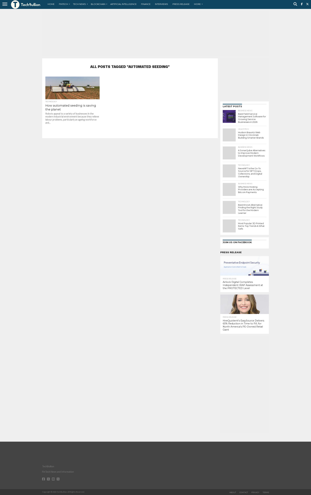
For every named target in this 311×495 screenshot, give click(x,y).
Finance (145, 4)
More (197, 4)
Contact (243, 492)
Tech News (79, 4)
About (232, 492)
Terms (266, 492)
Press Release (181, 4)
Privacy (255, 492)
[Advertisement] (155, 33)
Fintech (63, 4)
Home (51, 4)
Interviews (161, 4)
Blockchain (98, 4)
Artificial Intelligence (123, 4)
